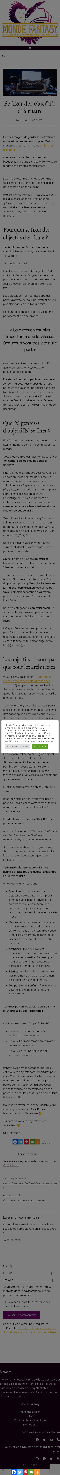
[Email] (31, 1472)
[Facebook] (14, 1472)
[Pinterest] (25, 1472)
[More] (37, 1472)
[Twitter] (20, 1472)
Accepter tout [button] (40, 746)
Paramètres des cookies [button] (18, 746)
